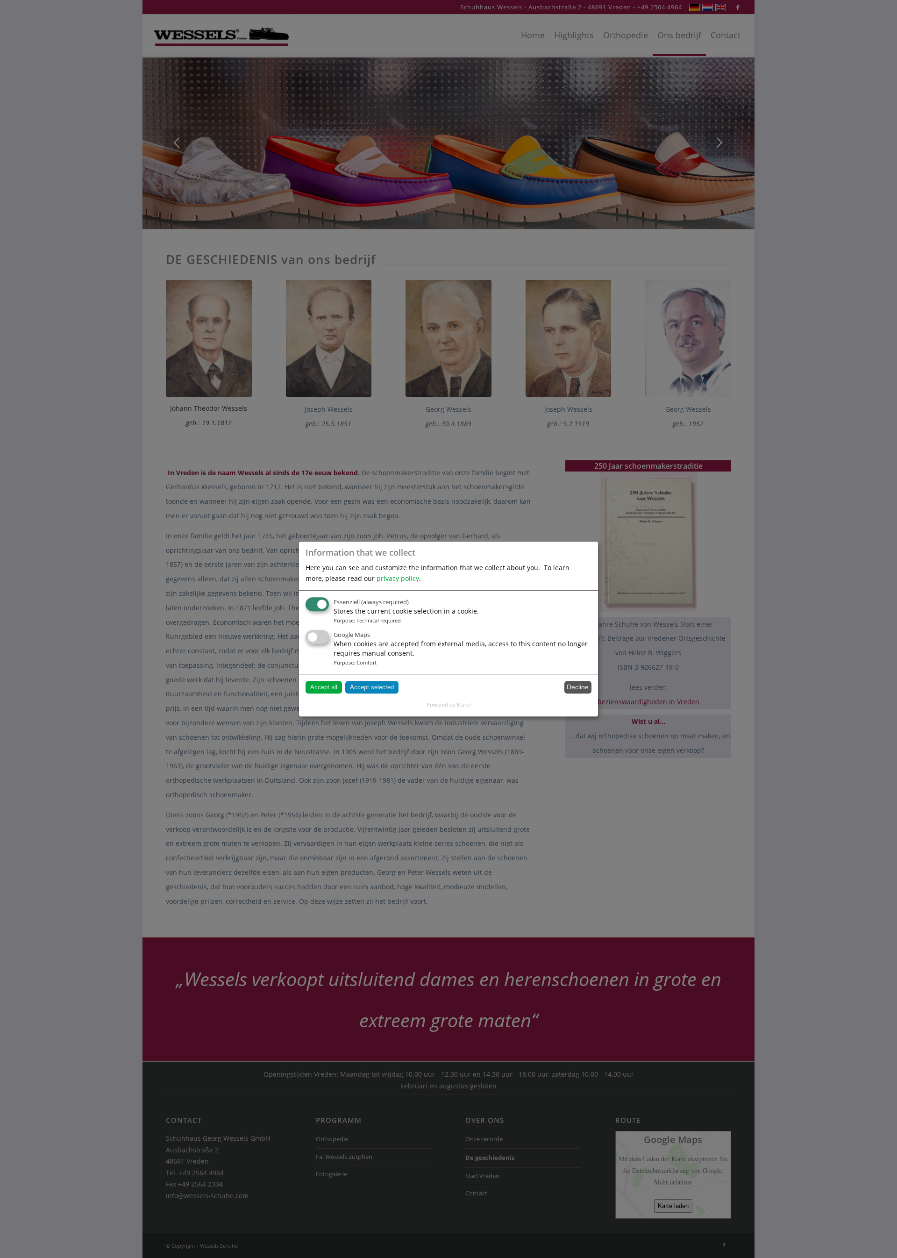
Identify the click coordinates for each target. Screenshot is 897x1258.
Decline (578, 687)
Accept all (323, 687)
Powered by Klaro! (449, 704)
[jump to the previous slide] (178, 143)
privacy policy (398, 578)
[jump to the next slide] (719, 143)
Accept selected (372, 687)
